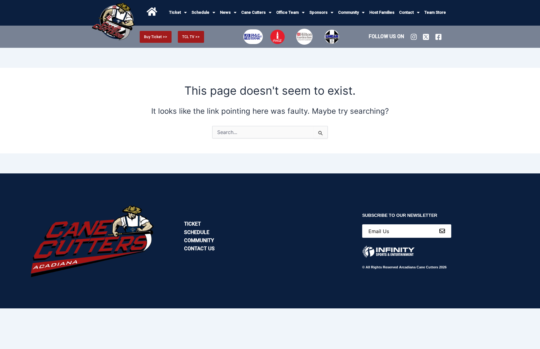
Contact (406, 12)
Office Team (287, 12)
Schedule (200, 12)
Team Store (435, 12)
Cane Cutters (253, 12)
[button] (178, 12)
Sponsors (318, 12)
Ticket (175, 12)
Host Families (381, 12)
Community (348, 12)
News (225, 12)
